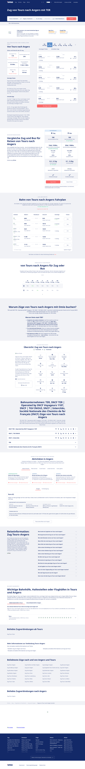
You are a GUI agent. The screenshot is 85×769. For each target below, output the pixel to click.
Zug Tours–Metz (28, 679)
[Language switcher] (49, 2)
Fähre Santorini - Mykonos (56, 740)
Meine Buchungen (58, 2)
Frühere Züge (18, 249)
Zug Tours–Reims (29, 681)
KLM (37, 748)
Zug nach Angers (32, 703)
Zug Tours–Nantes (11, 679)
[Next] (75, 45)
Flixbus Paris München (27, 748)
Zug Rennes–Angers (65, 670)
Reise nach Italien (68, 748)
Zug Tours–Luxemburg (30, 676)
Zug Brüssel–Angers (65, 665)
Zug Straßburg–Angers (12, 667)
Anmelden (76, 2)
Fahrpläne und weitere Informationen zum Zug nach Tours (57, 648)
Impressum (22, 765)
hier (55, 254)
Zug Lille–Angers (29, 670)
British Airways (39, 744)
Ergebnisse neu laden (41, 209)
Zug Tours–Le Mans (64, 679)
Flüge (24, 2)
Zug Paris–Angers (11, 665)
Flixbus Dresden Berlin (27, 746)
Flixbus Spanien (25, 742)
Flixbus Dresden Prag (27, 744)
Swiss (37, 746)
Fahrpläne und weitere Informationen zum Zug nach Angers (22, 650)
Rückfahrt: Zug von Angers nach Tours (17, 648)
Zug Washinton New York (13, 742)
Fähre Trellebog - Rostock (56, 745)
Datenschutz (42, 765)
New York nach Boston (12, 746)
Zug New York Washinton (13, 740)
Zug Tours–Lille (46, 676)
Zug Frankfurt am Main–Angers (32, 665)
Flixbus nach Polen (26, 740)
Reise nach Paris (68, 744)
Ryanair (37, 740)
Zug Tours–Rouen (46, 679)
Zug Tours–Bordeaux (12, 676)
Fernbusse (24, 737)
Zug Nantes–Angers (11, 673)
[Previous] (24, 281)
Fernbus (20, 2)
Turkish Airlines (39, 742)
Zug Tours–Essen (64, 676)
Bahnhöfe (9, 748)
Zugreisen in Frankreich (20, 703)
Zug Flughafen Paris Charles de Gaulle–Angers (53, 667)
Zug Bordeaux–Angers (12, 670)
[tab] (43, 49)
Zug (16, 2)
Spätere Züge (67, 249)
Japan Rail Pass (67, 740)
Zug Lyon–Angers (29, 667)
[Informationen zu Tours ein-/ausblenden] (75, 617)
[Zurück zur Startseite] (11, 2)
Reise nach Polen (68, 746)
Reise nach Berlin (68, 742)
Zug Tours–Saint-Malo (65, 681)
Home (8, 703)
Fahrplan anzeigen (13, 73)
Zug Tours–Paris (11, 634)
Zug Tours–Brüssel (64, 673)
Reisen (65, 737)
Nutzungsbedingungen (32, 765)
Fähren (28, 2)
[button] (40, 18)
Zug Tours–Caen (11, 681)
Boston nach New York (12, 744)
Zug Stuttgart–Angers (47, 665)
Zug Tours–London (46, 673)
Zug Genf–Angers (64, 667)
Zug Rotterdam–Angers (48, 670)
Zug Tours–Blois (46, 681)
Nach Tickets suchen (12, 57)
